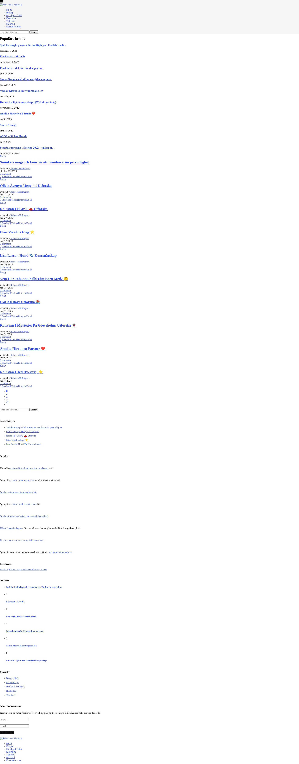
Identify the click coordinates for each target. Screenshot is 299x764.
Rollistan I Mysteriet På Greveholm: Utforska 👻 (38, 325)
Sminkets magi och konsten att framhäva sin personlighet (44, 162)
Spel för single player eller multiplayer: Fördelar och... (33, 45)
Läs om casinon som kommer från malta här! (22, 540)
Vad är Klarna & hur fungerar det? (21, 90)
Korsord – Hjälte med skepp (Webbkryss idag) (28, 102)
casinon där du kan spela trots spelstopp (28, 468)
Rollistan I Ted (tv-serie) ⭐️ (21, 372)
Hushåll (10, 23)
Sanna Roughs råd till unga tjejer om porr (26, 79)
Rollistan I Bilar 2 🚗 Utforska (24, 209)
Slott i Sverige (8, 124)
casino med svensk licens (24, 504)
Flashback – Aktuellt (12, 56)
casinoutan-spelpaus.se (60, 552)
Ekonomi (11, 18)
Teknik (10, 21)
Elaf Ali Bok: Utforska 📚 (20, 302)
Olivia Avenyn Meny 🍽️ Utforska (26, 186)
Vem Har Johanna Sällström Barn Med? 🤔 (34, 279)
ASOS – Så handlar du (13, 136)
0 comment (5, 174)
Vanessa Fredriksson (20, 168)
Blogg (9, 12)
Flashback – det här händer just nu (21, 68)
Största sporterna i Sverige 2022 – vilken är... (27, 147)
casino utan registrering (23, 480)
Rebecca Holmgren (19, 192)
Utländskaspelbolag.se (11, 528)
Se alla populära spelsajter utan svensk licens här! (24, 516)
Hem (9, 9)
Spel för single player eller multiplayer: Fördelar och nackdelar (34, 587)
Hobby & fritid (14, 15)
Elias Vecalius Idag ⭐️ (17, 232)
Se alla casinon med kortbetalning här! (18, 492)
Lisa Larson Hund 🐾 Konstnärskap (28, 255)
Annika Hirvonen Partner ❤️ (17, 113)
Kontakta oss (13, 26)
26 (7, 401)
